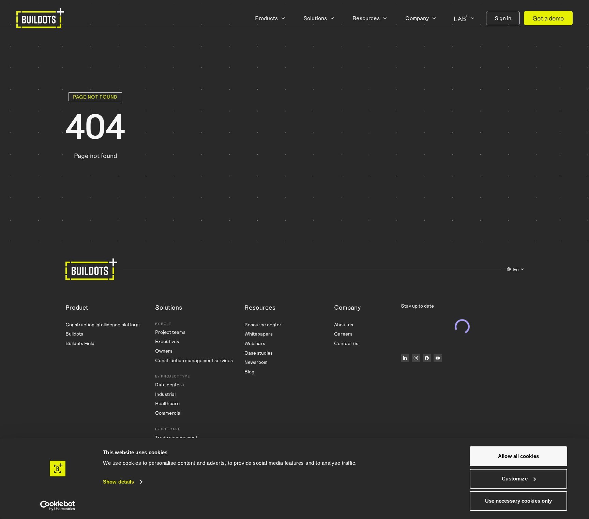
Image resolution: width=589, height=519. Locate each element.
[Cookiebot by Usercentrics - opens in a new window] (58, 506)
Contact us (346, 343)
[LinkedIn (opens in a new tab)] (405, 358)
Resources (366, 18)
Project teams (170, 332)
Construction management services (194, 360)
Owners (163, 351)
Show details (118, 482)
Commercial (168, 413)
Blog (249, 371)
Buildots (74, 334)
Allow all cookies (518, 456)
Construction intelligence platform (102, 324)
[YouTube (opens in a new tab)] (438, 358)
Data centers (169, 384)
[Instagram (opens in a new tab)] (416, 358)
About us (343, 324)
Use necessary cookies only (518, 501)
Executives (167, 341)
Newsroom (256, 362)
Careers (343, 334)
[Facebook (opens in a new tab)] (427, 358)
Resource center (263, 324)
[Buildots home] (40, 18)
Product (76, 307)
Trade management (176, 437)
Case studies (258, 353)
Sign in (503, 18)
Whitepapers (258, 334)
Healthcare (167, 403)
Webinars (254, 343)
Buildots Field (79, 343)
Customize (515, 478)
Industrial (165, 394)
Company (417, 18)
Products (266, 18)
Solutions (315, 18)
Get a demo (548, 18)
